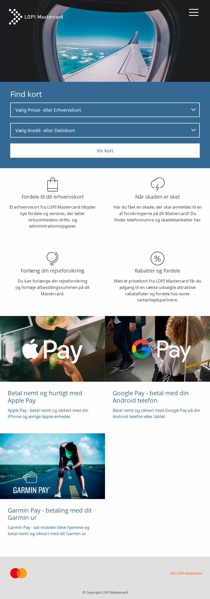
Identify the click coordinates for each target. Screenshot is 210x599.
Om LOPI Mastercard (186, 573)
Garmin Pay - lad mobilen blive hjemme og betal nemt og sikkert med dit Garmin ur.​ (50, 521)
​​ (48, 404)
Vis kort (105, 151)
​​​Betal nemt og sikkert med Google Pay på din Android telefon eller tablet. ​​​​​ (156, 404)
